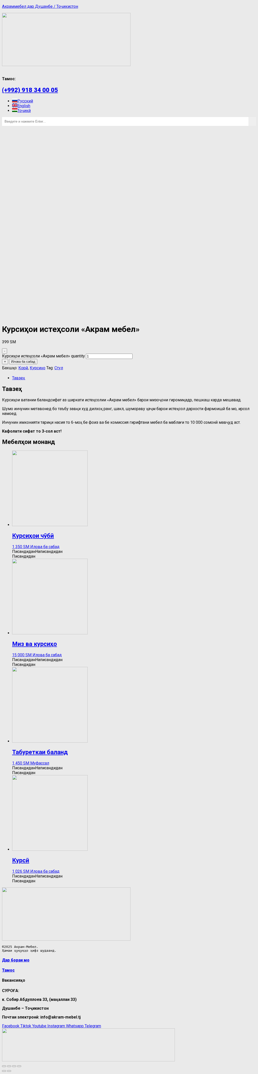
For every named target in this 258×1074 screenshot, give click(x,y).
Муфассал (39, 763)
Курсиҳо (37, 367)
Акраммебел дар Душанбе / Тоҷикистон (40, 6)
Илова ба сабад (23, 361)
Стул (58, 367)
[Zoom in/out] (19, 1066)
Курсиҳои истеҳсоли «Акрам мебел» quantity (43, 356)
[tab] (134, 378)
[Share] (9, 1066)
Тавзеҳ (18, 378)
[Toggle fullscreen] (14, 1066)
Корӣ (23, 367)
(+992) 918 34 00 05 (30, 90)
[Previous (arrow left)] (4, 1071)
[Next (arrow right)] (9, 1071)
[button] (37, 551)
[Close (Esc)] (4, 1066)
